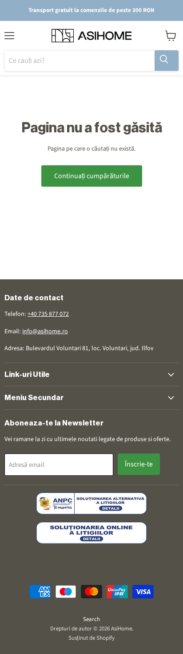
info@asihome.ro (45, 331)
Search (91, 619)
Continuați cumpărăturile (91, 176)
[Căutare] (167, 60)
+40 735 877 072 (48, 314)
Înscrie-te (139, 464)
